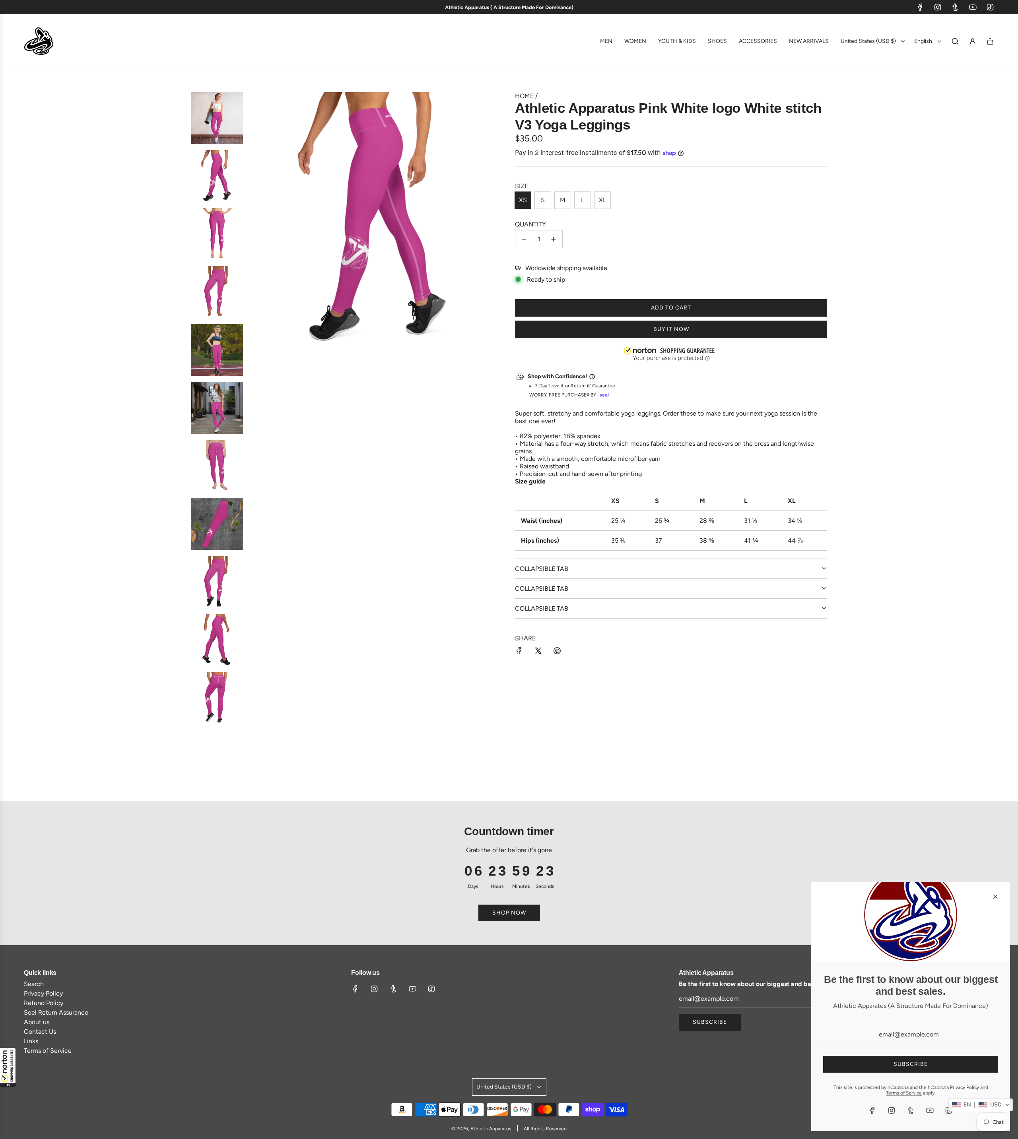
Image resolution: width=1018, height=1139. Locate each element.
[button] (8, 1067)
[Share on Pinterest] (557, 651)
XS (523, 200)
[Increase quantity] (553, 239)
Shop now (509, 912)
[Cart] (990, 41)
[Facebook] (920, 7)
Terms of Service (904, 1093)
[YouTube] (972, 7)
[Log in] (972, 41)
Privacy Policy (964, 1087)
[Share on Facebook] (519, 651)
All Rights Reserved (545, 1128)
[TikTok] (990, 7)
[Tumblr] (955, 7)
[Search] (955, 41)
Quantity (530, 224)
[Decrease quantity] (524, 239)
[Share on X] (538, 651)
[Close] (995, 896)
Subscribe (710, 1022)
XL (602, 200)
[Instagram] (937, 7)
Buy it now (671, 329)
